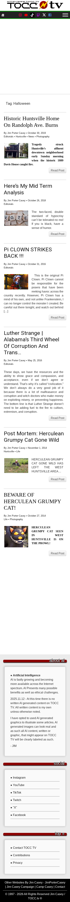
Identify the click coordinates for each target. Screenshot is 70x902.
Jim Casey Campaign (20, 886)
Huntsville (21, 136)
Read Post (57, 170)
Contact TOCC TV (24, 847)
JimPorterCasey (55, 882)
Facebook (19, 815)
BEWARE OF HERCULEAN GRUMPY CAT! (32, 501)
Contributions (21, 855)
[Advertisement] (35, 56)
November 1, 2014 (37, 448)
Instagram (19, 777)
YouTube (18, 785)
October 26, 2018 (37, 200)
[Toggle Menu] (65, 15)
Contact (60, 886)
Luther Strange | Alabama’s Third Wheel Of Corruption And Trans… (31, 343)
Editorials (8, 136)
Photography (43, 136)
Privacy (17, 862)
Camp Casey (44, 886)
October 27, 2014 (37, 515)
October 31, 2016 (37, 264)
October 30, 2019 (37, 133)
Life (18, 451)
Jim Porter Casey (16, 133)
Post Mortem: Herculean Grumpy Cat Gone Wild (34, 436)
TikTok (17, 792)
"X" (15, 807)
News (31, 136)
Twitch (17, 800)
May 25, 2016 (35, 360)
